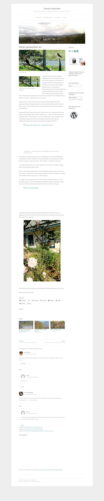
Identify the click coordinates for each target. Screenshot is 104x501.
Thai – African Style (55, 329)
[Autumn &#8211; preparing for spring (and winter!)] (26, 325)
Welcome (38, 17)
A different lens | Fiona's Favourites (33, 427)
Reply (20, 369)
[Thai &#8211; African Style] (57, 325)
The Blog (57, 17)
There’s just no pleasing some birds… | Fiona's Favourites (39, 431)
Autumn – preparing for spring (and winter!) (25, 330)
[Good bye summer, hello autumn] (42, 325)
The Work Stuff (47, 17)
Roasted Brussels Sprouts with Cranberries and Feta (54, 341)
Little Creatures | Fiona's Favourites (33, 429)
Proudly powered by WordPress (27, 480)
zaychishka (27, 352)
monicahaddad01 (28, 392)
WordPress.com (36, 481)
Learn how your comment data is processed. (51, 469)
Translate (80, 99)
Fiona (64, 17)
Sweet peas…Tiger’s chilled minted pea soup (27, 341)
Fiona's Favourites (52, 8)
